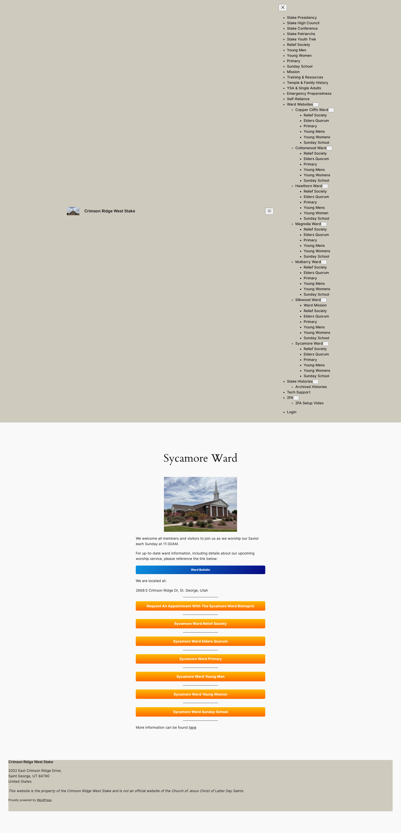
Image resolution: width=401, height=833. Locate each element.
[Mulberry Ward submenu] (324, 262)
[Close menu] (283, 7)
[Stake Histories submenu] (316, 381)
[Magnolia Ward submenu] (324, 224)
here (192, 727)
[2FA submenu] (296, 398)
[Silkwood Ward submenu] (324, 300)
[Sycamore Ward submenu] (326, 344)
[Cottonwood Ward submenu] (329, 148)
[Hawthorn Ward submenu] (325, 186)
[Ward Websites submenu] (316, 104)
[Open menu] (269, 211)
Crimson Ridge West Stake (109, 210)
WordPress (44, 800)
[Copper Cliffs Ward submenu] (331, 110)
